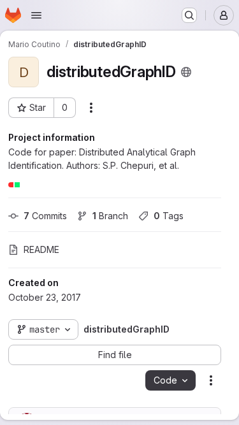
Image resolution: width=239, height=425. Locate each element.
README (41, 249)
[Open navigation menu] (36, 15)
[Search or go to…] (189, 15)
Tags (169, 215)
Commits (45, 215)
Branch (110, 215)
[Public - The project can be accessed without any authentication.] (186, 72)
